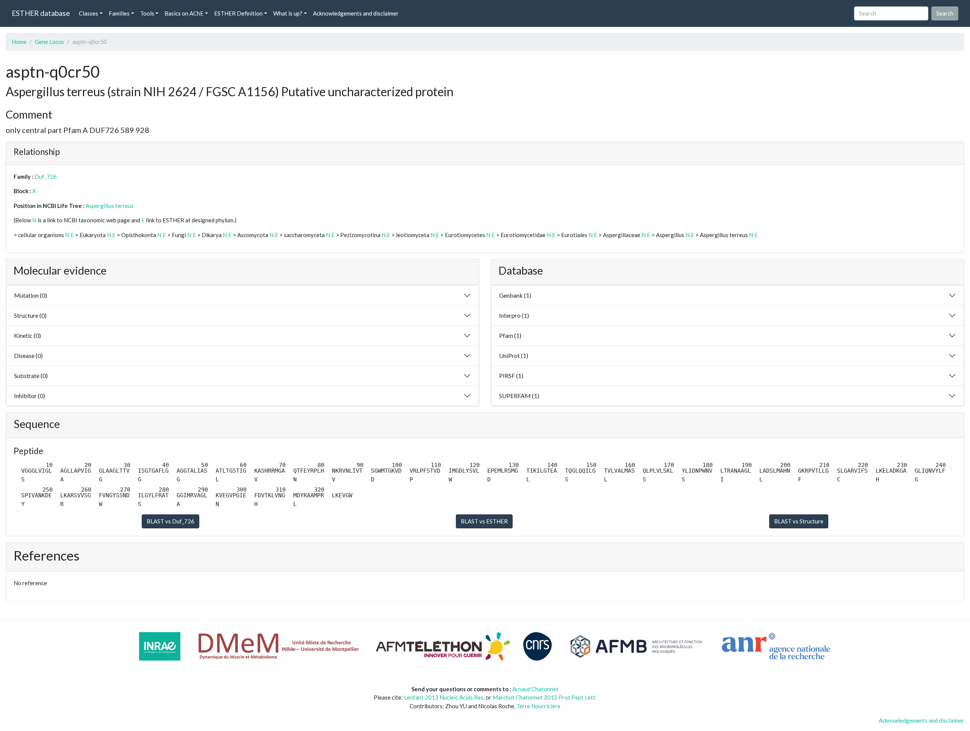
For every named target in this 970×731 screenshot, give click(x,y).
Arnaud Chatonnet (535, 689)
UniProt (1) (513, 355)
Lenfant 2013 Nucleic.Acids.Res (443, 697)
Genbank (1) (515, 295)
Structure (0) (30, 315)
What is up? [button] (287, 13)
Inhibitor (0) (29, 395)
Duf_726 (45, 176)
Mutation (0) (30, 295)
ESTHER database (41, 13)
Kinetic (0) (27, 335)
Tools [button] (147, 13)
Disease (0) (28, 355)
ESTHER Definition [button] (238, 13)
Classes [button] (88, 13)
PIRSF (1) (511, 375)
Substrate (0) (31, 375)
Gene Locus (49, 41)
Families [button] (119, 13)
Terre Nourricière (538, 706)
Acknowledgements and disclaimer (356, 13)
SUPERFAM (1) (519, 395)
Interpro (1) (514, 315)
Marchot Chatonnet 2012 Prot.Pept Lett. (544, 697)
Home (19, 41)
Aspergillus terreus (110, 205)
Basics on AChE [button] (183, 13)
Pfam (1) (510, 335)
